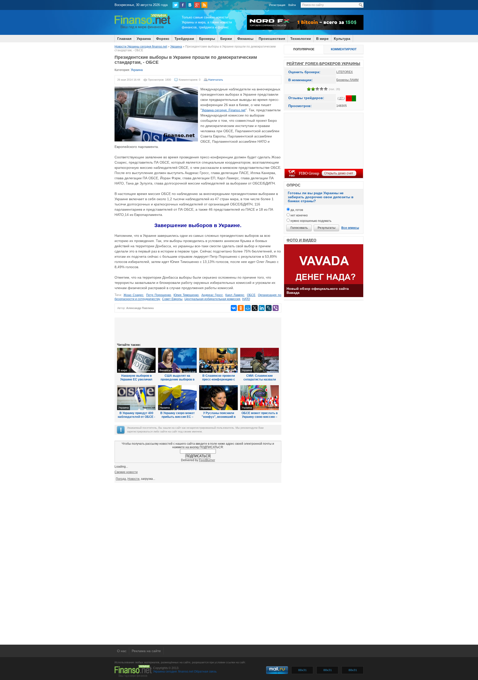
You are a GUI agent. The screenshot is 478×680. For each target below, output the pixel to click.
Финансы (245, 39)
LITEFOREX (344, 72)
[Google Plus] (197, 5)
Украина (144, 39)
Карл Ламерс (234, 295)
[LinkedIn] (262, 308)
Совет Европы (172, 299)
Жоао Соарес (133, 295)
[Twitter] (176, 5)
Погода (121, 479)
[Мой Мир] (248, 308)
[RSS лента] (204, 5)
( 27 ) (341, 98)
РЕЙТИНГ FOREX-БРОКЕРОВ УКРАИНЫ (323, 64)
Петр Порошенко (158, 295)
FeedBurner (207, 460)
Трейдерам (184, 39)
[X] (255, 308)
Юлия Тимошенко (186, 295)
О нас (121, 651)
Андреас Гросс (212, 295)
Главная (124, 39)
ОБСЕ (251, 295)
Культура (342, 39)
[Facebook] (183, 5)
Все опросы (350, 228)
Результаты (326, 228)
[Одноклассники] (241, 308)
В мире (322, 39)
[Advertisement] (198, 329)
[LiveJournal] (269, 308)
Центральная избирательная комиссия (212, 299)
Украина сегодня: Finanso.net (223, 110)
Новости (133, 479)
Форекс (162, 39)
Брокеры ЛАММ (347, 80)
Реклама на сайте (146, 651)
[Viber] (276, 308)
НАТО (246, 299)
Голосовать (299, 228)
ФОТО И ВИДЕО (301, 240)
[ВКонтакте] (190, 5)
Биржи (226, 39)
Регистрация (277, 4)
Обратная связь (205, 671)
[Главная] (143, 28)
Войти (292, 4)
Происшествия (272, 39)
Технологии (300, 39)
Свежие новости (126, 472)
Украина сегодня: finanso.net (173, 671)
